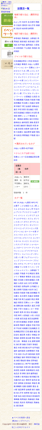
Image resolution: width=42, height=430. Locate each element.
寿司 (20, 315)
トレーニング (27, 254)
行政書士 (19, 132)
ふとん (32, 71)
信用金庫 (25, 286)
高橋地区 (31, 399)
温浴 (20, 354)
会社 (26, 283)
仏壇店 (34, 97)
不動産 (33, 135)
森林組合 (17, 122)
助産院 (16, 293)
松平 (30, 348)
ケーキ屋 (19, 80)
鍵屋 (34, 132)
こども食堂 (24, 206)
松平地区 (21, 45)
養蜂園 (16, 399)
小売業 (16, 319)
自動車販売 (30, 370)
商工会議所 (26, 106)
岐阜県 (25, 29)
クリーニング (19, 228)
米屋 (34, 126)
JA (18, 203)
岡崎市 (22, 325)
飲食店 (36, 61)
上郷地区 (33, 38)
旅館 (24, 344)
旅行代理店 (34, 119)
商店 (33, 299)
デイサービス (32, 251)
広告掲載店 (32, 328)
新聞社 (26, 119)
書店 (15, 348)
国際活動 (19, 306)
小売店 (30, 61)
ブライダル (26, 93)
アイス (19, 212)
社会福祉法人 (19, 364)
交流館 (20, 280)
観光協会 (25, 377)
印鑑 (38, 100)
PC (37, 203)
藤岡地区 (29, 45)
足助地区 (19, 48)
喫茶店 (20, 303)
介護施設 (27, 97)
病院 (18, 126)
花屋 (32, 129)
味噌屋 (36, 296)
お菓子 (16, 206)
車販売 (34, 383)
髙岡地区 (29, 403)
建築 (31, 332)
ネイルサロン (25, 90)
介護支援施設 (29, 280)
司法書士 (25, 103)
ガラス (26, 222)
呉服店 (32, 103)
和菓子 (19, 106)
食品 (20, 396)
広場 (27, 332)
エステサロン (21, 219)
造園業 (29, 386)
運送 (34, 386)
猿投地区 (23, 42)
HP (15, 203)
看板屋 (29, 126)
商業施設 (26, 135)
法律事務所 (30, 351)
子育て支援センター (26, 309)
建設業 (22, 335)
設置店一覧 (23, 8)
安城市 (16, 312)
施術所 (23, 126)
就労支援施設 (19, 113)
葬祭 (24, 373)
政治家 (28, 338)
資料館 (20, 383)
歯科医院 (25, 122)
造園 (24, 386)
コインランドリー (31, 80)
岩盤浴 (28, 113)
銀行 (34, 390)
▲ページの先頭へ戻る (21, 418)
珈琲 (23, 357)
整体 (34, 338)
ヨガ (35, 264)
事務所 (24, 64)
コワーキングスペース (23, 84)
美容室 (37, 367)
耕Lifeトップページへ (21, 421)
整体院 (32, 116)
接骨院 (22, 338)
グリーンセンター (21, 68)
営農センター (34, 68)
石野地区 (34, 361)
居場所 (30, 322)
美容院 (20, 129)
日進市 (19, 25)
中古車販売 (30, 274)
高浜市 (19, 29)
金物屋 (28, 390)
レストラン (24, 270)
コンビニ (25, 241)
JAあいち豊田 (33, 64)
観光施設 (33, 377)
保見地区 (31, 42)
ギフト (26, 225)
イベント (21, 215)
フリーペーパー (26, 261)
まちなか (21, 209)
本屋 (20, 348)
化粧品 (19, 135)
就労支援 (23, 319)
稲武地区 (19, 367)
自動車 (27, 129)
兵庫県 (19, 290)
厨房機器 (17, 103)
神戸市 (28, 364)
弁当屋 (34, 113)
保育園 (35, 283)
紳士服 (31, 367)
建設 (35, 332)
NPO (33, 203)
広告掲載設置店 (20, 61)
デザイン (17, 254)
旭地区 (34, 48)
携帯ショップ (23, 116)
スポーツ (19, 248)
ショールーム (30, 87)
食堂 (24, 396)
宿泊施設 (30, 110)
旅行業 (19, 344)
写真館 (27, 100)
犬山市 (25, 354)
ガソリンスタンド (29, 74)
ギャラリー (22, 77)
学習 (20, 110)
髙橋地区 (25, 38)
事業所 (28, 277)
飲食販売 (36, 396)
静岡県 (31, 29)
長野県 (27, 393)
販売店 (34, 380)
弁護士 (28, 335)
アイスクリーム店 (29, 212)
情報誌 (34, 335)
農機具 (19, 386)
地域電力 (27, 306)
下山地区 (27, 48)
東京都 (25, 348)
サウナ (26, 244)
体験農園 (19, 100)
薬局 (28, 373)
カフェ (19, 74)
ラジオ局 (23, 267)
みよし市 (17, 22)
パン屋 (19, 93)
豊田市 (28, 380)
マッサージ (28, 264)
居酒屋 (36, 322)
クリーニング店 (31, 228)
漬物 (31, 122)
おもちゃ (17, 71)
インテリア (30, 215)
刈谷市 (24, 22)
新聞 (34, 341)
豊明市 (25, 25)
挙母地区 (17, 38)
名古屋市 (31, 22)
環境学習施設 (31, 357)
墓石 (15, 110)
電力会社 (33, 393)
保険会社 (35, 106)
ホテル (20, 264)
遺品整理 (27, 132)
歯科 (15, 351)
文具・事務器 (21, 341)
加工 (36, 290)
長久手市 (32, 25)
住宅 (30, 283)
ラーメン (19, 97)
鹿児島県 (19, 406)
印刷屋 (33, 100)
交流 (34, 277)
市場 (34, 325)
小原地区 (26, 315)
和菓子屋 (17, 299)
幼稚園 (25, 328)
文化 (29, 341)
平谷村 (19, 328)
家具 (24, 110)
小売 (32, 315)
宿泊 (28, 312)
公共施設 (17, 64)
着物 (28, 361)
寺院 (36, 110)
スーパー (27, 248)
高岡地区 (23, 399)
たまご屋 (25, 71)
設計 (23, 380)
